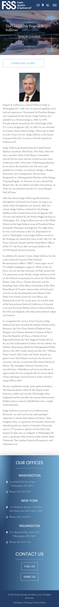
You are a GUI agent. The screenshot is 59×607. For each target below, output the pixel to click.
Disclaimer (18, 602)
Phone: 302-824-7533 (20, 542)
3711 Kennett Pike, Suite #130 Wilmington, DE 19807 (24, 534)
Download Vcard (23, 63)
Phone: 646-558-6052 (20, 516)
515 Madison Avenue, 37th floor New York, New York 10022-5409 (25, 509)
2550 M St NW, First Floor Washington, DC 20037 (22, 483)
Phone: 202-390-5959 (20, 491)
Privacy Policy (39, 602)
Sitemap (28, 602)
